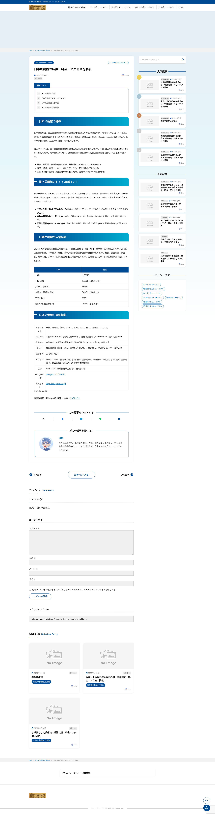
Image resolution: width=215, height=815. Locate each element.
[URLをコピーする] (119, 419)
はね (61, 438)
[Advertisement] (107, 29)
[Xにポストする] (43, 419)
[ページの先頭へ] (206, 808)
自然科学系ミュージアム (144, 7)
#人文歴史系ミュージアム (118, 63)
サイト (32, 579)
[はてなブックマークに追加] (81, 419)
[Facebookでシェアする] (62, 419)
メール (33, 569)
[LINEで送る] (100, 419)
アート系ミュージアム (98, 7)
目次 (42, 85)
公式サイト (75, 398)
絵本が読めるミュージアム (153, 297)
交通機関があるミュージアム (153, 289)
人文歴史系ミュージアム (121, 7)
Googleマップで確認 (55, 374)
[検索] (183, 59)
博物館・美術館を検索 (77, 7)
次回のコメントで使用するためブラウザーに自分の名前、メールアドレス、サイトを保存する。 (74, 590)
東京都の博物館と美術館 (44, 63)
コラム (181, 7)
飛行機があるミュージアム (153, 306)
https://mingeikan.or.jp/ (56, 384)
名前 (32, 558)
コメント (34, 528)
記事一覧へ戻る (81, 475)
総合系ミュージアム (166, 7)
